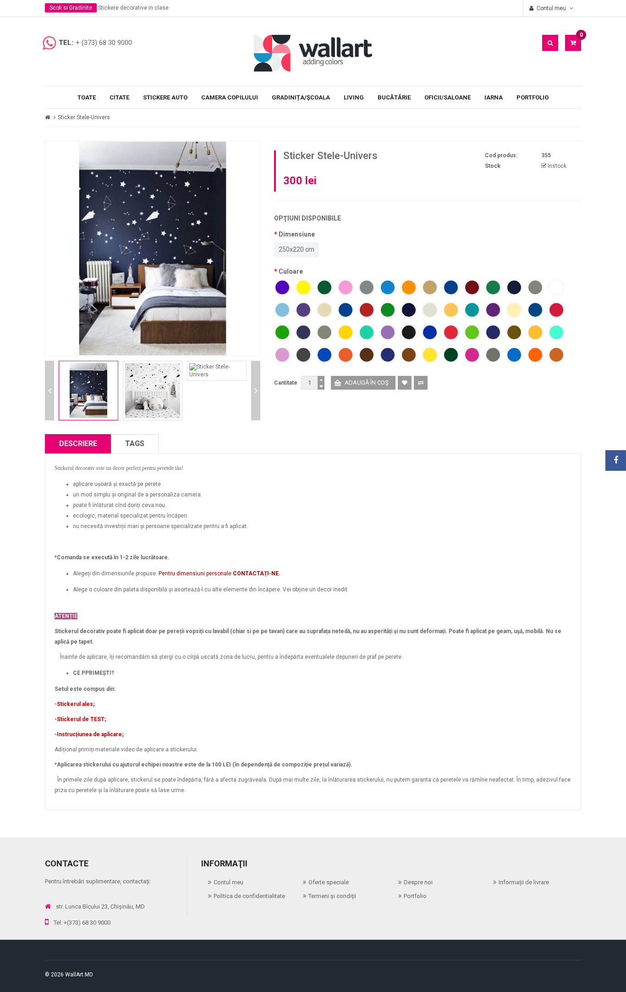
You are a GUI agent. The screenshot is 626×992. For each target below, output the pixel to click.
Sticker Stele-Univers (84, 117)
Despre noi (418, 882)
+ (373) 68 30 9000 (104, 43)
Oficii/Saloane (447, 97)
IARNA (493, 97)
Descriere (78, 443)
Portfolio (532, 97)
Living (354, 97)
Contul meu (228, 882)
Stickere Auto (165, 97)
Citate (119, 97)
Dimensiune (297, 234)
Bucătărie (394, 97)
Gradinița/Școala (301, 97)
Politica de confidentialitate (249, 896)
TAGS (134, 443)
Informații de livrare (524, 882)
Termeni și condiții (332, 896)
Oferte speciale (328, 882)
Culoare (291, 271)
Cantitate (285, 383)
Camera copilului (229, 97)
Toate (86, 97)
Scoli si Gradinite (70, 8)
